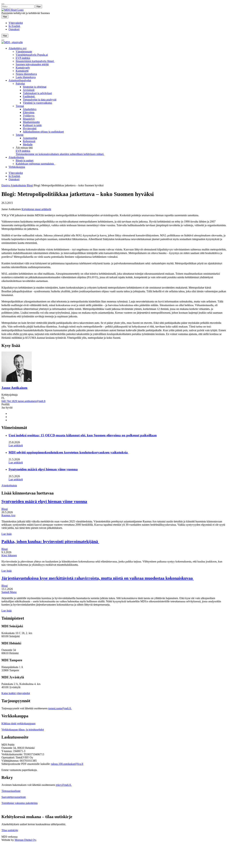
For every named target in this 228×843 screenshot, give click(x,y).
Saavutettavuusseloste (13, 797)
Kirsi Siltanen (9, 555)
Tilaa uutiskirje (9, 830)
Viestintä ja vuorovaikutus (37, 102)
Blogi (30, 185)
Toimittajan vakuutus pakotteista (19, 803)
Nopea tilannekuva (26, 73)
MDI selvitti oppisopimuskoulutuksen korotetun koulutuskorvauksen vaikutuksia (69, 452)
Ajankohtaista (16, 157)
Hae (5, 16)
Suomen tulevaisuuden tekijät (32, 64)
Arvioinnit (28, 89)
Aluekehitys (29, 109)
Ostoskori (14, 29)
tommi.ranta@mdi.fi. (60, 708)
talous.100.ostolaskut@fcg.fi (67, 763)
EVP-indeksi (23, 57)
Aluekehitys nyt (17, 48)
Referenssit (29, 141)
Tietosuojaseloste (10, 790)
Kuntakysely (23, 67)
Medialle (28, 144)
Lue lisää (6, 533)
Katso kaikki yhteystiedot (15, 693)
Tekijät (19, 134)
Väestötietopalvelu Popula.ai (32, 54)
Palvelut (20, 83)
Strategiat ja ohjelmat (34, 86)
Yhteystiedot (16, 22)
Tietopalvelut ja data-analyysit (39, 99)
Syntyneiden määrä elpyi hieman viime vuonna (43, 469)
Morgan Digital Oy (25, 839)
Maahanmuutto (31, 122)
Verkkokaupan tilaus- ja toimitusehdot (22, 729)
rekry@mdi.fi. (64, 784)
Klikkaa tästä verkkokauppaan (18, 723)
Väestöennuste (24, 51)
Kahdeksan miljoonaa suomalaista (35, 163)
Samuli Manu (9, 592)
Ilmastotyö (29, 118)
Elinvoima (28, 112)
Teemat (20, 106)
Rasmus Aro (8, 515)
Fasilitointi (29, 96)
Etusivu (5, 185)
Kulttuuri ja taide (32, 125)
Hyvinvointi (29, 128)
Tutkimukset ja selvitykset (37, 93)
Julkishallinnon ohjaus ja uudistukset (43, 131)
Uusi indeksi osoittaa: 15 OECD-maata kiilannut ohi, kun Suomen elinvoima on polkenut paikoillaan (83, 435)
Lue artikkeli (16, 445)
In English (14, 26)
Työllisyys (28, 115)
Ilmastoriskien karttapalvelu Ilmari (35, 61)
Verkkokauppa (17, 166)
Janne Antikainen (14, 388)
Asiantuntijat (30, 138)
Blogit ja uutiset (24, 160)
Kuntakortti (22, 70)
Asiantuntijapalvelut (20, 80)
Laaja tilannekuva (26, 77)
